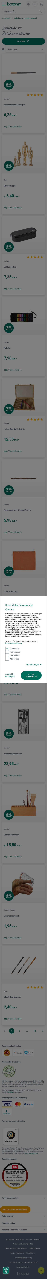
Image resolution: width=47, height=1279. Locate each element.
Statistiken (14, 655)
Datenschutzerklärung (13, 643)
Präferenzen (15, 652)
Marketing (14, 659)
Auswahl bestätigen (9, 675)
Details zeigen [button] (33, 664)
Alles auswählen (31, 675)
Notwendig (14, 648)
